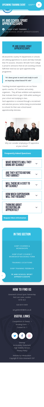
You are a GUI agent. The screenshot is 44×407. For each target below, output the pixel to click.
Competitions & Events (21, 321)
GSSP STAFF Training (17, 29)
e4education (26, 355)
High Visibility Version (22, 348)
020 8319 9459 (22, 305)
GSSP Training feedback (22, 268)
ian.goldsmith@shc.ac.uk (22, 310)
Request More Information (15, 218)
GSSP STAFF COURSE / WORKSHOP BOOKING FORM (22, 255)
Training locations (22, 262)
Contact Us (21, 327)
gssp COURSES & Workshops (22, 247)
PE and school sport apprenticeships (20, 32)
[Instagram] (29, 335)
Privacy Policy (22, 350)
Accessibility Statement (22, 345)
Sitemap (22, 342)
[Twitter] (14, 335)
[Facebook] (22, 335)
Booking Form (21, 324)
